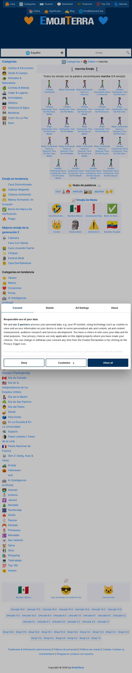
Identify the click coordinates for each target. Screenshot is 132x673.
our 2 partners (21, 324)
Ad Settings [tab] (82, 307)
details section (113, 351)
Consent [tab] (17, 307)
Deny (24, 362)
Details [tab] (50, 307)
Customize (64, 362)
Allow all (108, 362)
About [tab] (114, 307)
